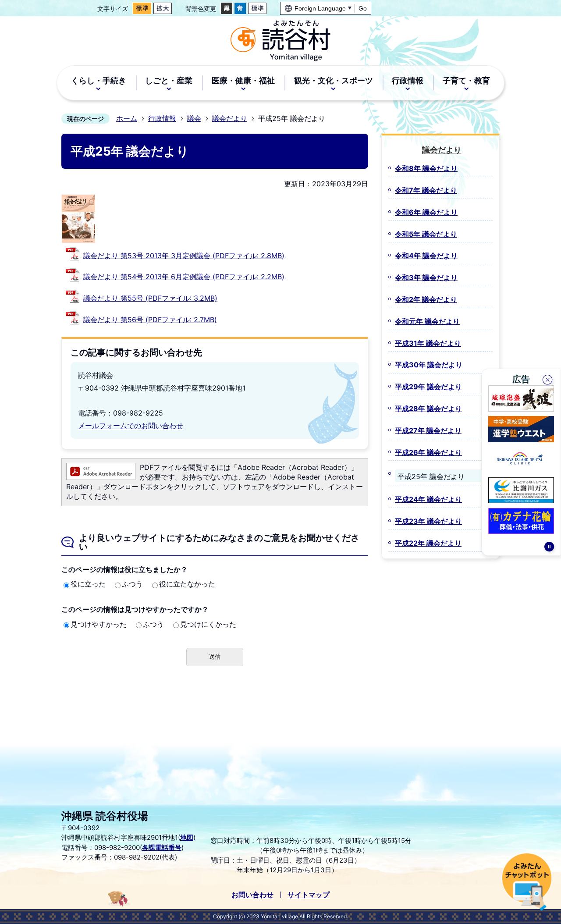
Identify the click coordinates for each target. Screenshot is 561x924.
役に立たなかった (187, 583)
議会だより (229, 118)
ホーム (126, 118)
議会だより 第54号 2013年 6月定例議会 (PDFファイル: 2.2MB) (183, 276)
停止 (549, 547)
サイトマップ (309, 894)
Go (363, 8)
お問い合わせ (252, 894)
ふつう (132, 583)
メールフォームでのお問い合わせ (130, 425)
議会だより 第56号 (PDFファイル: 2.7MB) (150, 319)
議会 (194, 118)
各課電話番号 (161, 847)
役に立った (88, 583)
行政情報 (162, 118)
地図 (186, 837)
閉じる (548, 380)
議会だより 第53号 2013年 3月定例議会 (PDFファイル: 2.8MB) (183, 255)
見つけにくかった (208, 624)
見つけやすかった (99, 624)
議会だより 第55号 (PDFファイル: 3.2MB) (150, 298)
